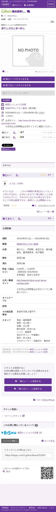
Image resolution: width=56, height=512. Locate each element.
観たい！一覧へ (44, 211)
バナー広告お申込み (10, 16)
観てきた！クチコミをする (18, 85)
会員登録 (30, 5)
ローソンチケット (13, 416)
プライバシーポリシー (18, 508)
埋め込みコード (8, 149)
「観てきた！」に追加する (29, 389)
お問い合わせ (42, 508)
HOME (3, 19)
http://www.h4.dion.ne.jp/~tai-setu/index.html (31, 281)
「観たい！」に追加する (29, 381)
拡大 (8, 471)
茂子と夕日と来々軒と (13, 28)
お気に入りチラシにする (45, 72)
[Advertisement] (28, 495)
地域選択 (5, 4)
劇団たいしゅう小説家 (15, 104)
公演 (9, 19)
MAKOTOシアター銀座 (16, 108)
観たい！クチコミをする (17, 79)
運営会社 (32, 508)
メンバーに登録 (9, 441)
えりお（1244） (16, 183)
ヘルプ (51, 508)
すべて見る (49, 441)
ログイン (18, 5)
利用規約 (5, 508)
